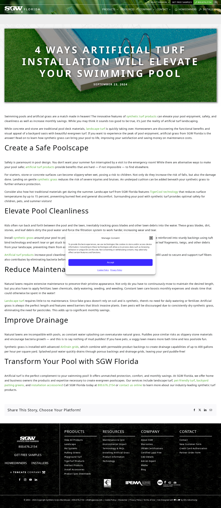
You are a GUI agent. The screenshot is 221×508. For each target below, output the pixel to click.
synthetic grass (47, 179)
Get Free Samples (27, 455)
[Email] (210, 410)
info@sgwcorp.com (94, 500)
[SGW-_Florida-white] (23, 7)
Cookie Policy (103, 270)
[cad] (107, 480)
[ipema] (138, 480)
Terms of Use (149, 500)
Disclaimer (123, 500)
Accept (110, 262)
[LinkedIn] (205, 410)
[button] (151, 238)
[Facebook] (194, 410)
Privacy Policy (116, 270)
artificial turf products (40, 167)
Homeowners (16, 463)
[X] (200, 410)
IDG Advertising (190, 500)
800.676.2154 (106, 385)
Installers (39, 463)
